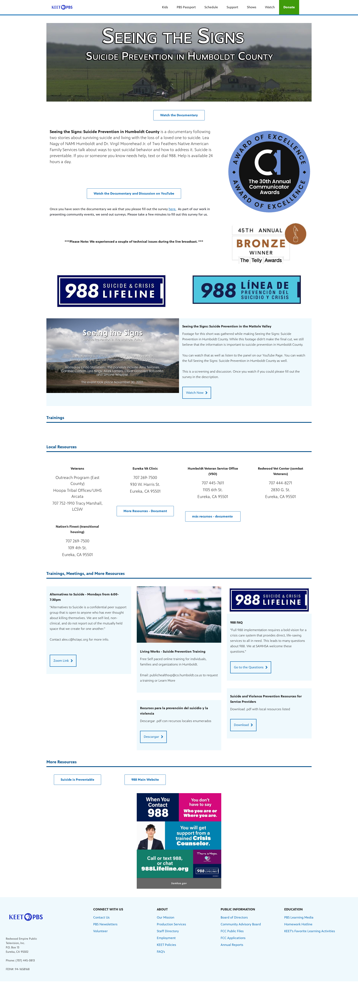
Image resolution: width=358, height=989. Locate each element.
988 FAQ (236, 622)
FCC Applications (233, 938)
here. (172, 209)
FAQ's (161, 952)
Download (241, 725)
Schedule (211, 7)
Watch (270, 7)
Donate (289, 7)
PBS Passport (186, 7)
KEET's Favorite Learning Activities (309, 931)
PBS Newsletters (105, 924)
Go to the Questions (249, 667)
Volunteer (100, 931)
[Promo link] (112, 355)
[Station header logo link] (62, 7)
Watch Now (194, 393)
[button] (179, 115)
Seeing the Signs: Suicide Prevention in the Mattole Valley (226, 326)
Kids (165, 7)
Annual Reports (232, 945)
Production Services (171, 924)
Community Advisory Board (241, 924)
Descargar (151, 737)
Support (232, 7)
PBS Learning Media (298, 917)
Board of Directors (234, 917)
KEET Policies (166, 945)
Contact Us (101, 917)
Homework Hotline (298, 924)
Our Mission (165, 917)
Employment (166, 938)
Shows (251, 7)
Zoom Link (61, 661)
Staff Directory (168, 931)
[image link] (111, 291)
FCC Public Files (232, 931)
